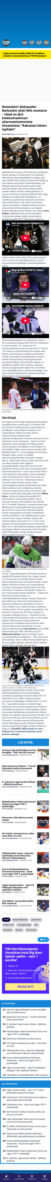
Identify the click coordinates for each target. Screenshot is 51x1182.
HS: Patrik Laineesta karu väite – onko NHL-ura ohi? (19, 834)
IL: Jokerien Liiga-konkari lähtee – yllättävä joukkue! (18, 783)
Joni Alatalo (6, 892)
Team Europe (31, 930)
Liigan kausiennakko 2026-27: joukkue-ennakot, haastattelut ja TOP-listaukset (24, 54)
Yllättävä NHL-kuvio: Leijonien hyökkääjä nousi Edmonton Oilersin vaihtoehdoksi (18, 855)
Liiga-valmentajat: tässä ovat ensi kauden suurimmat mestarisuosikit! (26, 1120)
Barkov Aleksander (20, 919)
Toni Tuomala (7, 809)
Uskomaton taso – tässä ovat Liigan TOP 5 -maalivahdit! (27, 1106)
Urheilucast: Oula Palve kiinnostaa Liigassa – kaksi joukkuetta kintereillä (27, 1098)
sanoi (18, 606)
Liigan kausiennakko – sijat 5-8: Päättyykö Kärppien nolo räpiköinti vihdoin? (18, 887)
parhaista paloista (34, 219)
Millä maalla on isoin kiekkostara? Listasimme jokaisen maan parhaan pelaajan (22, 731)
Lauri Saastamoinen (10, 755)
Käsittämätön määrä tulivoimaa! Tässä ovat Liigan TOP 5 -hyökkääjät (19, 804)
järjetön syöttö (37, 260)
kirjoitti (15, 496)
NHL (36, 925)
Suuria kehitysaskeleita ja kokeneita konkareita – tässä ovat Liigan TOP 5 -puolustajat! (18, 871)
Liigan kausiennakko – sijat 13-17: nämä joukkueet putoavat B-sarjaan (25, 1091)
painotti (40, 628)
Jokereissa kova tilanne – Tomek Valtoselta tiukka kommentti (19, 767)
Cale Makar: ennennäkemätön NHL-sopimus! (18, 902)
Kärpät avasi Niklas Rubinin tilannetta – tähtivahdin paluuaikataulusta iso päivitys (26, 1135)
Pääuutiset (7, 930)
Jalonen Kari (36, 919)
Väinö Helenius (8, 771)
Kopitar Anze (8, 925)
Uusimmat (10, 1003)
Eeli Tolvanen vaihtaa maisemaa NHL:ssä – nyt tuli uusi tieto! (26, 1113)
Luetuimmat (11, 1083)
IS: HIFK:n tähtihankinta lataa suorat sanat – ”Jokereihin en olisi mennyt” (27, 1127)
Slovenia (19, 930)
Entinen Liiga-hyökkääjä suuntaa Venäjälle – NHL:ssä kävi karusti (19, 751)
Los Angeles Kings (24, 925)
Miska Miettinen (8, 134)
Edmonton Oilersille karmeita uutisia (17, 818)
